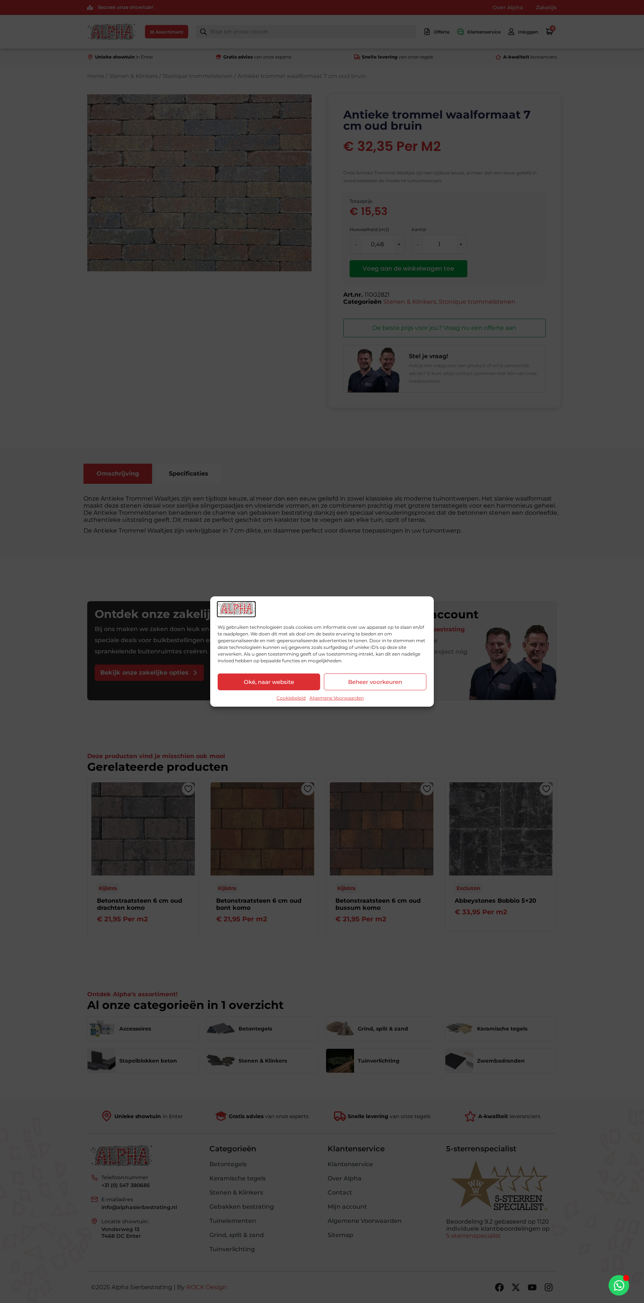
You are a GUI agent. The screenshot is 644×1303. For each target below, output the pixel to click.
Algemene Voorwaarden (336, 698)
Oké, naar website (269, 681)
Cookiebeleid (291, 698)
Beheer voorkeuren (375, 681)
